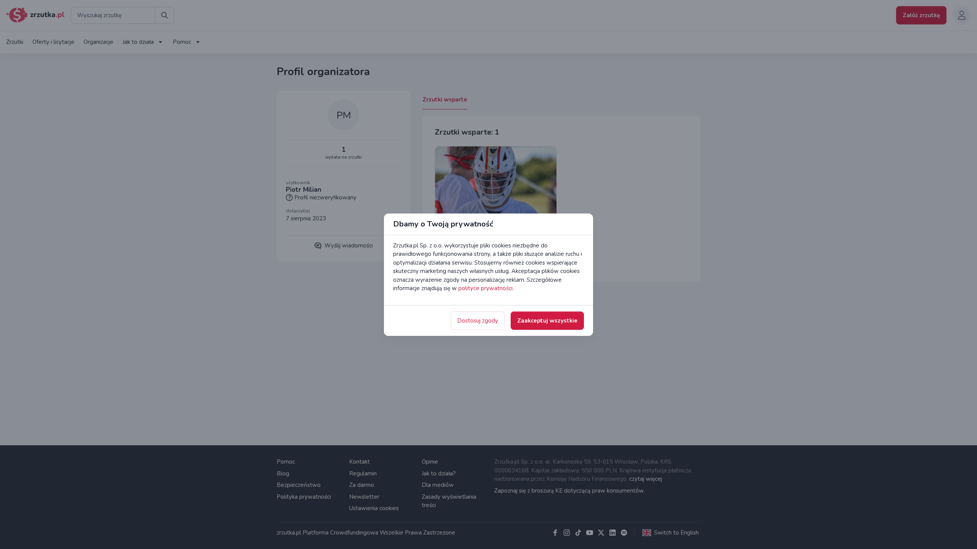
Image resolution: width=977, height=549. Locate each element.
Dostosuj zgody (477, 320)
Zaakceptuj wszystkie (547, 320)
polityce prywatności (485, 288)
